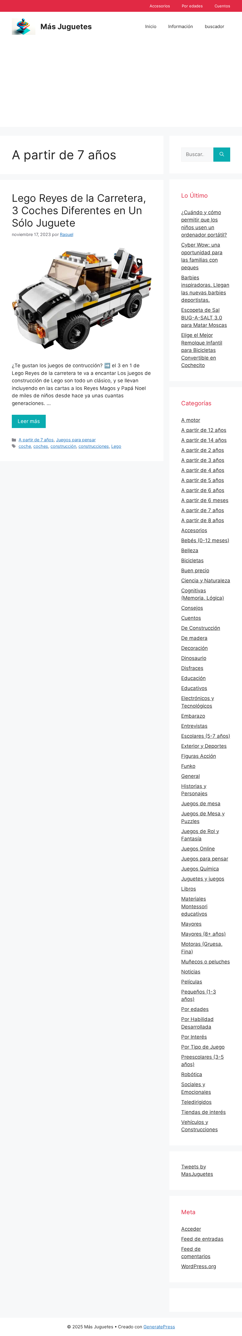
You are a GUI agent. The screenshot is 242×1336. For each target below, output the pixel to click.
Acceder (191, 1229)
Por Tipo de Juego (203, 1047)
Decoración (194, 648)
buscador (214, 26)
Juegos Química (200, 869)
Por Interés (194, 1037)
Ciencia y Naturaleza (205, 580)
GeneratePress (159, 1327)
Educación (193, 678)
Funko (188, 766)
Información (180, 26)
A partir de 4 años (202, 470)
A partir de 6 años (202, 490)
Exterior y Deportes (204, 746)
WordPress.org (198, 1266)
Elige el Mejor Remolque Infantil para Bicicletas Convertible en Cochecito (201, 350)
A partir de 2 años (202, 450)
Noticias (190, 972)
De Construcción (200, 628)
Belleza (189, 550)
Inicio (150, 26)
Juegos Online (198, 849)
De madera (194, 638)
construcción (63, 446)
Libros (188, 889)
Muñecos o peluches (205, 962)
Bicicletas (192, 560)
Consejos (192, 608)
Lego (116, 446)
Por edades (192, 6)
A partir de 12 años (203, 430)
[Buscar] (221, 154)
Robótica (191, 1074)
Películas (191, 982)
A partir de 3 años (202, 460)
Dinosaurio (193, 658)
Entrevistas (194, 726)
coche (25, 446)
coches (40, 446)
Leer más (29, 421)
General (190, 776)
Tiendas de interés (203, 1112)
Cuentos (222, 6)
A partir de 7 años (36, 439)
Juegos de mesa (200, 803)
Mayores (191, 924)
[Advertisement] (121, 85)
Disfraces (192, 668)
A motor (190, 420)
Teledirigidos (196, 1102)
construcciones (94, 446)
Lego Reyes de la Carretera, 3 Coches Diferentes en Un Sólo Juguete (79, 210)
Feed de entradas (202, 1239)
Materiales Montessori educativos (194, 906)
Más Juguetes (66, 26)
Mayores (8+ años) (203, 934)
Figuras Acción (198, 756)
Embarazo (193, 716)
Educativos (194, 688)
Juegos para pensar (76, 439)
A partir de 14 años (204, 440)
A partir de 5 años (202, 480)
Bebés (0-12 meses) (205, 540)
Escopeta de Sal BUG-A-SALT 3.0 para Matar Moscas (204, 317)
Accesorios (160, 6)
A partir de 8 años (202, 520)
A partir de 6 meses (204, 500)
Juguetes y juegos (202, 879)
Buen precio (195, 570)
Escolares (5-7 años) (205, 736)
